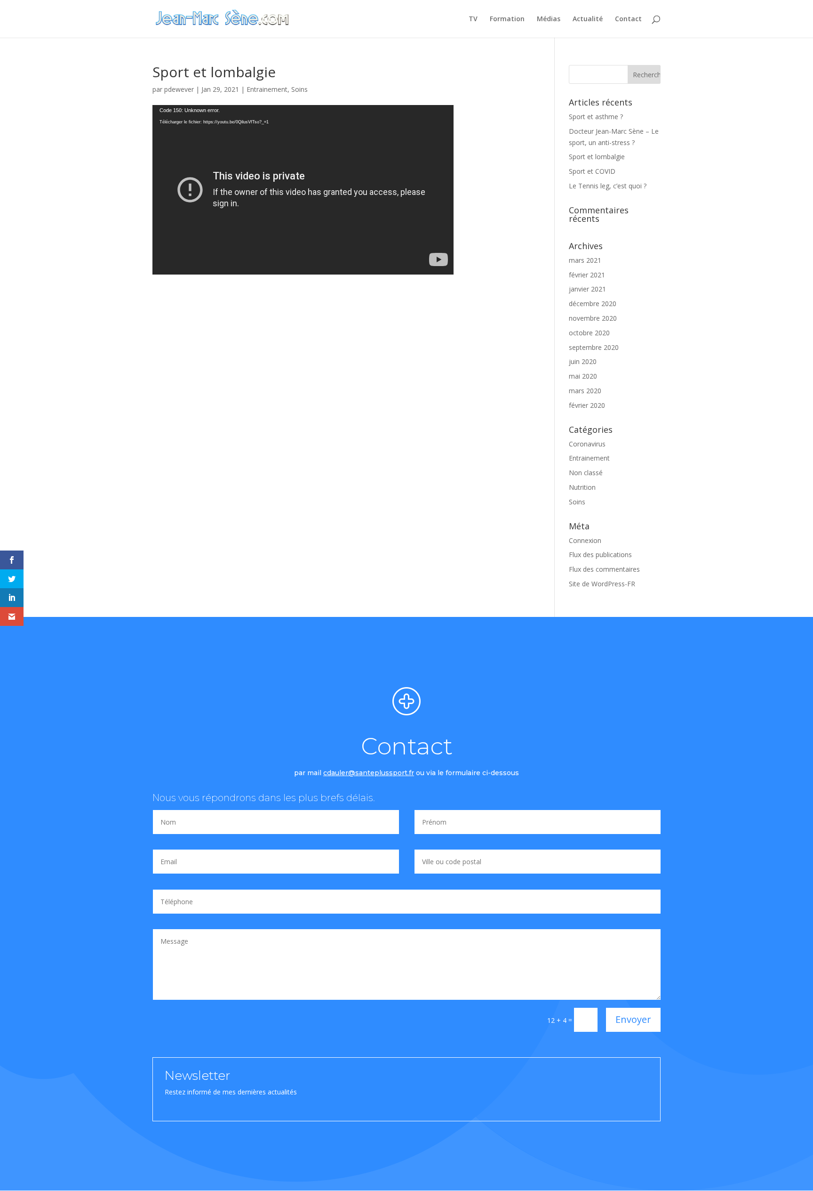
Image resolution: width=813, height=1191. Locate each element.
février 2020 (587, 405)
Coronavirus (587, 443)
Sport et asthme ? (596, 116)
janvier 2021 (587, 288)
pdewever (179, 89)
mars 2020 (585, 390)
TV (473, 19)
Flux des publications (600, 554)
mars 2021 (585, 260)
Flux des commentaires (604, 569)
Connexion (585, 540)
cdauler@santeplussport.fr (368, 773)
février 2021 (587, 274)
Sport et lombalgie (597, 156)
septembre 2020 (594, 347)
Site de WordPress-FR (602, 583)
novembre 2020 (593, 318)
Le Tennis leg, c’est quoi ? (607, 185)
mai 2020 (583, 376)
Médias (548, 19)
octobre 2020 (589, 332)
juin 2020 (583, 361)
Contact (628, 19)
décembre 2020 (592, 303)
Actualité (588, 19)
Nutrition (582, 487)
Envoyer (633, 1019)
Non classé (586, 472)
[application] (303, 190)
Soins (299, 89)
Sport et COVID (592, 171)
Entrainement (267, 89)
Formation (507, 19)
